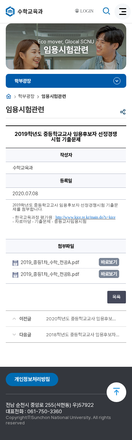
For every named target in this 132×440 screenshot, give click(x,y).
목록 (116, 297)
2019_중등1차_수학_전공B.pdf (51, 274)
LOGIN (86, 11)
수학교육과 (30, 11)
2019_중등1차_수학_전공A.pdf (51, 262)
